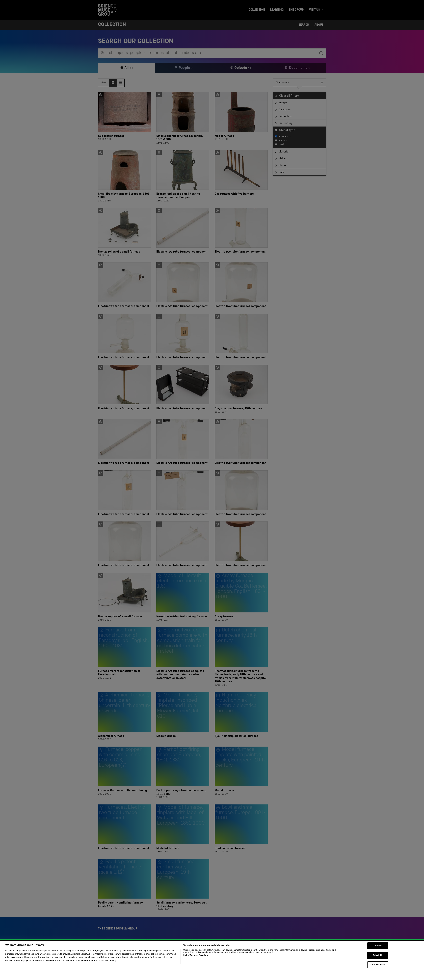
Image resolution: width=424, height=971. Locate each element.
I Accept (378, 946)
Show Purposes (377, 965)
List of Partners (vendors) (196, 955)
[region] (212, 955)
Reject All (377, 955)
